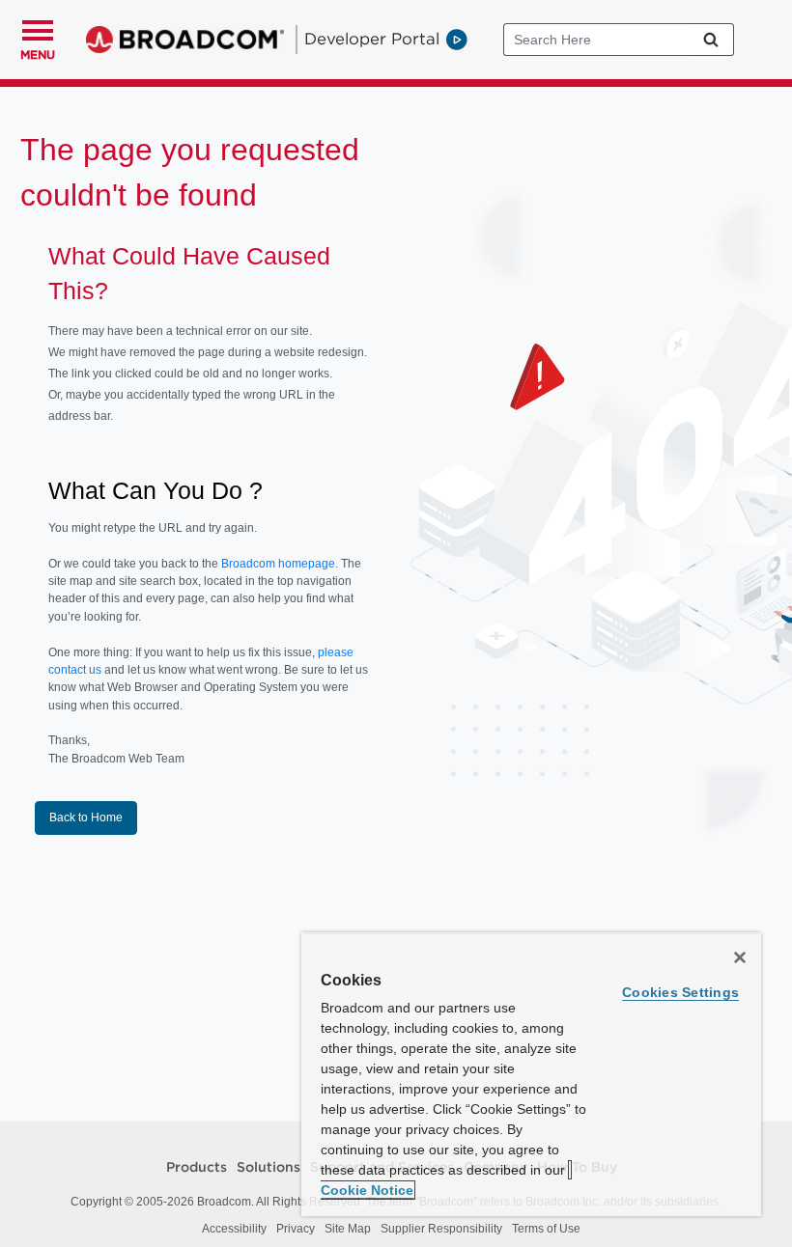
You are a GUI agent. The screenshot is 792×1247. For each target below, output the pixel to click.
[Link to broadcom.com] (185, 39)
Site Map (348, 1228)
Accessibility (234, 1228)
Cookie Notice (367, 1190)
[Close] (740, 957)
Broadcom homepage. (279, 563)
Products (196, 1168)
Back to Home (86, 817)
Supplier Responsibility (441, 1228)
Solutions (268, 1168)
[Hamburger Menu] (37, 28)
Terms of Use (546, 1228)
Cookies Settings (680, 992)
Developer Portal (371, 38)
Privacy (295, 1228)
